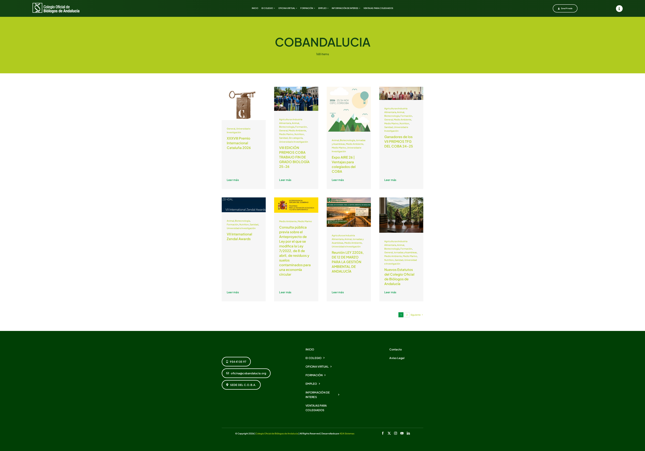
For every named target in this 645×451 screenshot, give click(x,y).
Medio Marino (286, 134)
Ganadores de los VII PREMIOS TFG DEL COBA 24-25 (398, 141)
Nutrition (299, 134)
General (231, 128)
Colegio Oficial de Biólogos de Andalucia (277, 433)
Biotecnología (286, 126)
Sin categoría (296, 138)
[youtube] (401, 433)
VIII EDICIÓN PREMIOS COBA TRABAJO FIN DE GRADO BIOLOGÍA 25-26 (294, 156)
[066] (401, 88)
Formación (301, 126)
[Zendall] (244, 199)
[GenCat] (244, 88)
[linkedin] (408, 433)
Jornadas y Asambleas (405, 252)
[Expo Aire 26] (349, 88)
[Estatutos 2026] (401, 199)
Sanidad (283, 138)
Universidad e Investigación (293, 141)
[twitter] (389, 433)
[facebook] (382, 433)
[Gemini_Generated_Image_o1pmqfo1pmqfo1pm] (296, 88)
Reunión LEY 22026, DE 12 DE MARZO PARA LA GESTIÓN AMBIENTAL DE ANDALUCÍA (348, 261)
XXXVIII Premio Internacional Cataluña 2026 (239, 143)
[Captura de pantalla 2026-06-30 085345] (296, 199)
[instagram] (395, 433)
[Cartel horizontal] (349, 199)
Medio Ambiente (297, 130)
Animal (295, 123)
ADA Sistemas (347, 433)
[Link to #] (619, 8)
